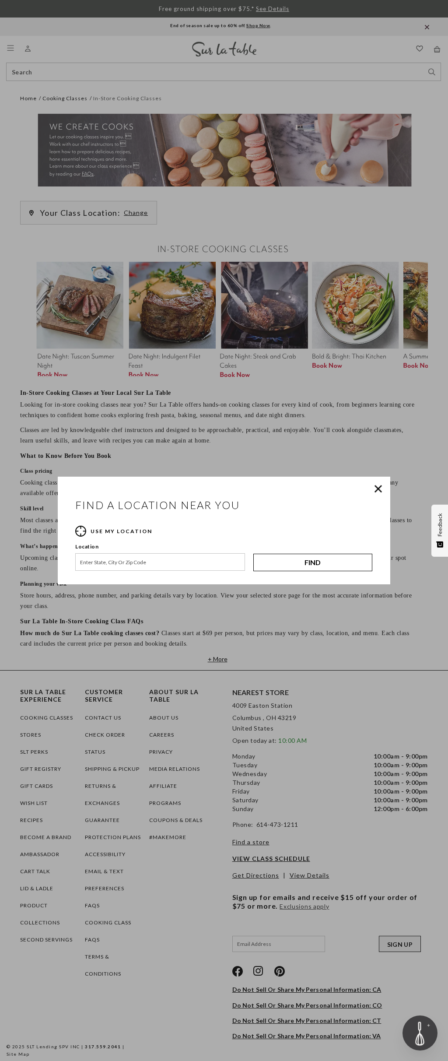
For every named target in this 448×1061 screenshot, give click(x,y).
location (86, 546)
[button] (380, 488)
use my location (121, 531)
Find (312, 562)
